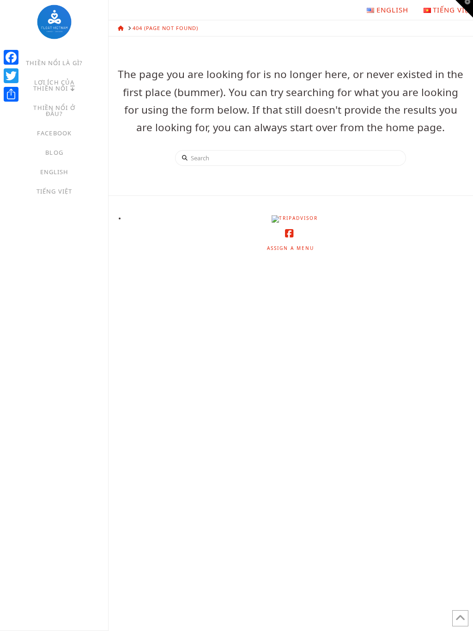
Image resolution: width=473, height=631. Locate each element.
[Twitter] (11, 76)
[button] (464, 9)
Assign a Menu (290, 248)
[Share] (11, 94)
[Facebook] (11, 57)
